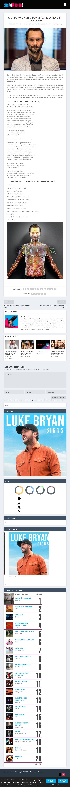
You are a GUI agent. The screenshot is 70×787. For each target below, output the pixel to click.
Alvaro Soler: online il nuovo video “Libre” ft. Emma (27, 353)
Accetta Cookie (50, 780)
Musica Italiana (36, 24)
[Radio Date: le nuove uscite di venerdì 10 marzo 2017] (58, 344)
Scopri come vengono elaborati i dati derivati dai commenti (46, 400)
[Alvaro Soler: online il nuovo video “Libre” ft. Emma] (27, 344)
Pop (46, 24)
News (42, 24)
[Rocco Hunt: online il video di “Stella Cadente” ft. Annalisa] (12, 344)
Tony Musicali (18, 24)
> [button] (5, 584)
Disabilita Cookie (63, 780)
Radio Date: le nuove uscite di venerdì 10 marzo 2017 (57, 353)
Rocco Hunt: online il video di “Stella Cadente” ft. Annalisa (11, 354)
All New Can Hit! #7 (42, 351)
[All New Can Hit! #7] (43, 344)
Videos (49, 24)
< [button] (5, 580)
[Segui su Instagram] (63, 774)
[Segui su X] (60, 774)
